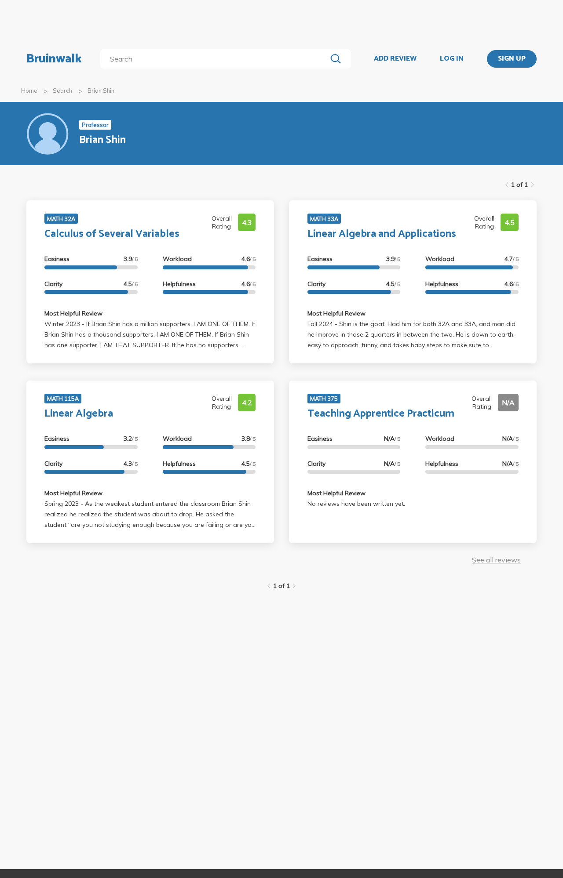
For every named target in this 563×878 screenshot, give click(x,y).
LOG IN (452, 59)
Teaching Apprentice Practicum (380, 413)
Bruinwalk (54, 59)
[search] (215, 59)
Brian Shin (101, 90)
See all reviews (496, 559)
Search (62, 90)
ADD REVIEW (395, 59)
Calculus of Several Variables (111, 234)
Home (29, 90)
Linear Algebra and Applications (381, 234)
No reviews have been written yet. (356, 504)
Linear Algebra (78, 413)
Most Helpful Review (73, 313)
